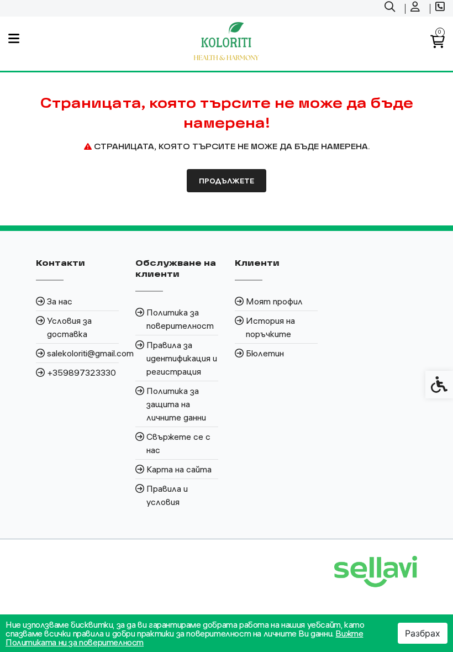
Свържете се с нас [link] (178, 443)
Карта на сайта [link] (179, 469)
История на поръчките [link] (270, 327)
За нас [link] (59, 301)
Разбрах (422, 633)
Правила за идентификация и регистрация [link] (181, 358)
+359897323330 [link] (81, 372)
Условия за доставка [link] (69, 327)
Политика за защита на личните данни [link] (176, 404)
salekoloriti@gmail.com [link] (83, 353)
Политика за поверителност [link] (180, 319)
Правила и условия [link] (167, 495)
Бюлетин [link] (265, 353)
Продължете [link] (226, 181)
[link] (391, 8)
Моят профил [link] (274, 301)
